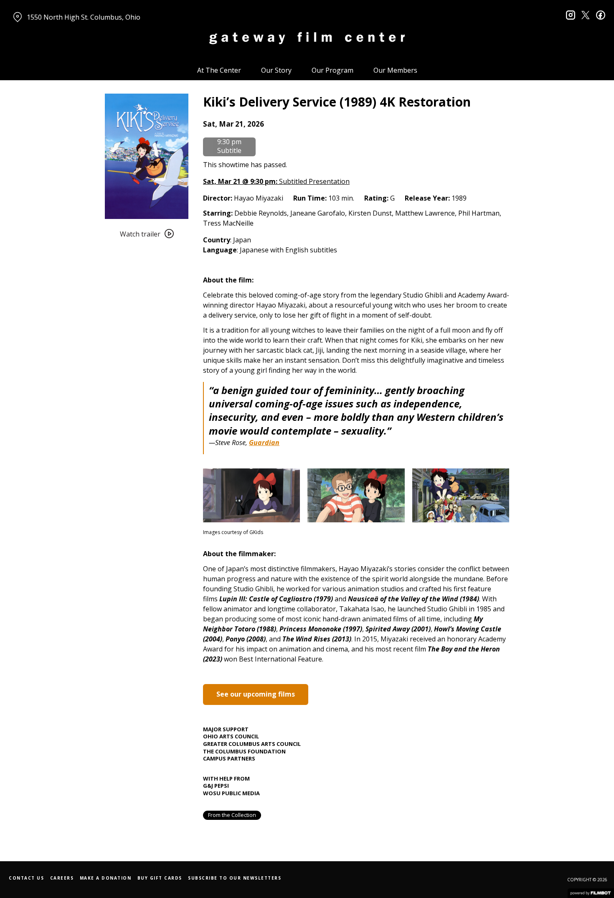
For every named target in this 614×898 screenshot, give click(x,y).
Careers (62, 878)
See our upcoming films (255, 694)
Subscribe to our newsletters (234, 878)
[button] (233, 124)
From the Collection (232, 815)
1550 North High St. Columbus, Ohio (83, 17)
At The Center (219, 70)
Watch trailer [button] (140, 234)
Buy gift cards (159, 878)
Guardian (264, 442)
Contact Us (26, 878)
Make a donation (106, 878)
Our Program (332, 70)
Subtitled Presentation (276, 181)
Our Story (276, 70)
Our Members (395, 70)
